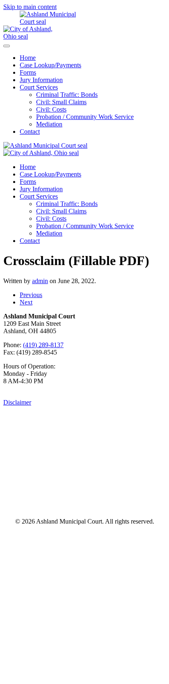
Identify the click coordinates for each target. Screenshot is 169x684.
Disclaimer (17, 402)
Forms (28, 72)
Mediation (49, 124)
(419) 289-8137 (43, 344)
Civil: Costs (51, 109)
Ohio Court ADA (116, 502)
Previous (31, 294)
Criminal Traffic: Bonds (67, 94)
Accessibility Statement (85, 482)
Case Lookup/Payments (50, 65)
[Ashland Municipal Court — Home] (42, 21)
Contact (30, 131)
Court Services (39, 87)
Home (28, 57)
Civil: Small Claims (61, 101)
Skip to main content (30, 6)
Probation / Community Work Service (85, 116)
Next (26, 302)
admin (40, 280)
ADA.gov (49, 502)
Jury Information (41, 79)
